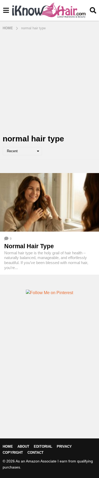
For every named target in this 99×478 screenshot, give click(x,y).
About (23, 446)
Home (8, 446)
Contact (35, 453)
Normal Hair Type (29, 246)
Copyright (13, 453)
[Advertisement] (49, 82)
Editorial (43, 446)
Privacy (64, 446)
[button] (6, 10)
